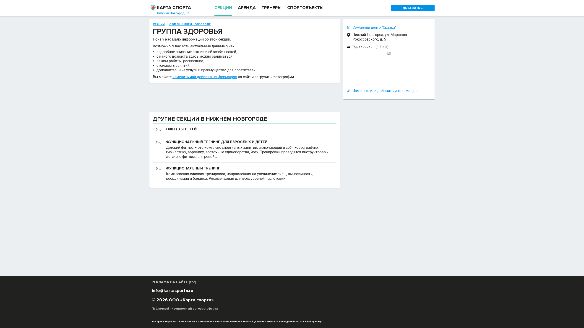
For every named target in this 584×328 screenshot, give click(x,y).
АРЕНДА (247, 7)
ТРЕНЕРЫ (271, 7)
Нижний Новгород (173, 13)
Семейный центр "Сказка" (374, 27)
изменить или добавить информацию (204, 77)
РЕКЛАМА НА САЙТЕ (174, 282)
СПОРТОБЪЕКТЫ (305, 7)
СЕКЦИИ (223, 7)
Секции (159, 24)
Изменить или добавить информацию (384, 91)
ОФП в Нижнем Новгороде (190, 24)
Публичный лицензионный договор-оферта (185, 308)
